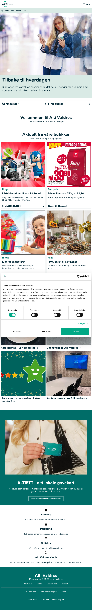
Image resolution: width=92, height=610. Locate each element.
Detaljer (81, 324)
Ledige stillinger (52, 583)
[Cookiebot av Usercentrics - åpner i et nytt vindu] (78, 277)
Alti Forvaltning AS (56, 599)
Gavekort (65, 583)
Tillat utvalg (46, 331)
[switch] (34, 315)
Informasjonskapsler (49, 591)
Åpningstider (28, 583)
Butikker (39, 583)
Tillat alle (75, 331)
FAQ (64, 591)
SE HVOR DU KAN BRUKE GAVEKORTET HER (46, 499)
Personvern (31, 591)
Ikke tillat (17, 331)
